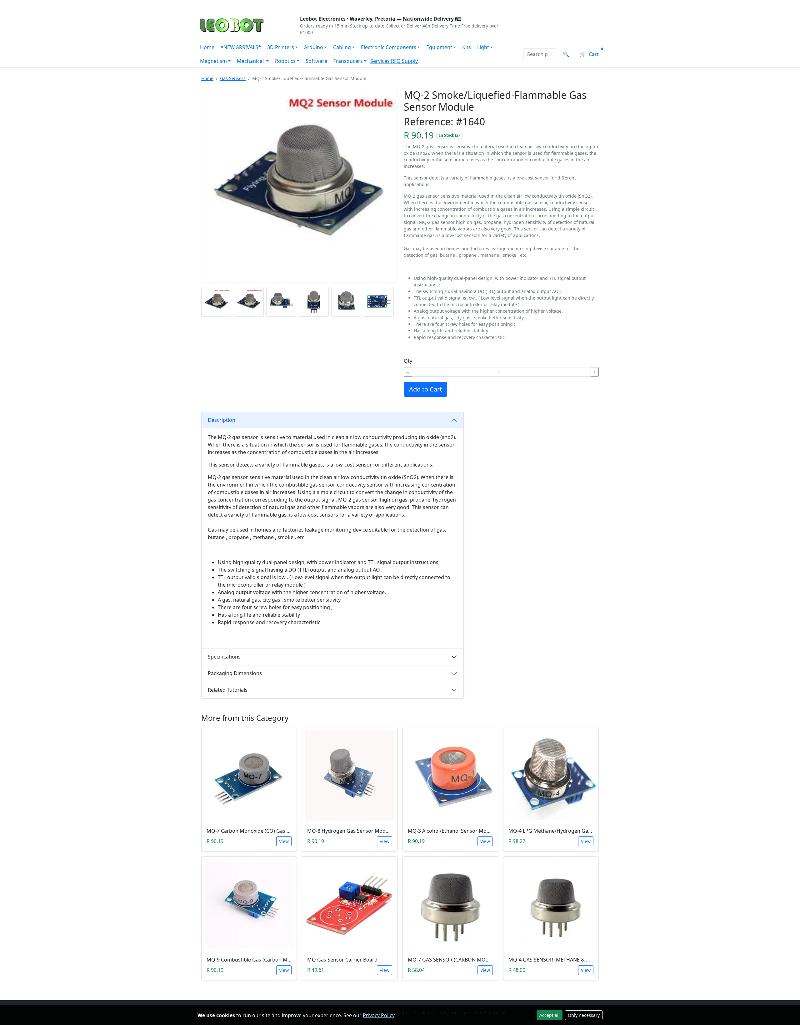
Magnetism (213, 61)
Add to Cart (425, 389)
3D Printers (280, 47)
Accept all (549, 1015)
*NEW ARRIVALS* (241, 47)
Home (207, 47)
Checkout (536, 5)
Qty (408, 360)
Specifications (224, 656)
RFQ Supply (404, 61)
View (284, 841)
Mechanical (251, 61)
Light (483, 47)
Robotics (285, 61)
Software (316, 61)
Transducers (348, 61)
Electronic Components (388, 47)
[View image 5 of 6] (346, 302)
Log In (565, 5)
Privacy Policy (378, 1015)
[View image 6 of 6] (379, 302)
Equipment (439, 47)
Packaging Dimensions (235, 673)
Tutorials (209, 5)
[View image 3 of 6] (281, 302)
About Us (238, 5)
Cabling (342, 47)
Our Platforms (300, 5)
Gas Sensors (233, 78)
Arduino (313, 47)
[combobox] (539, 54)
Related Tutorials (228, 689)
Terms (357, 5)
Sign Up (592, 5)
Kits (466, 47)
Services (380, 61)
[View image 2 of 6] (249, 302)
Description (221, 420)
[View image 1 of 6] (216, 302)
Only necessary (584, 1015)
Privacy (333, 5)
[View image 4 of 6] (314, 302)
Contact (266, 5)
